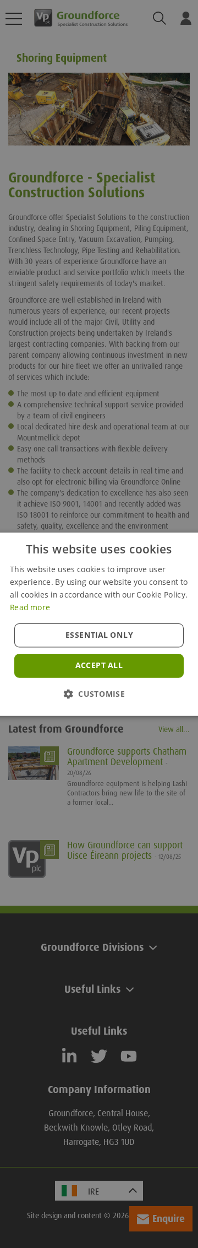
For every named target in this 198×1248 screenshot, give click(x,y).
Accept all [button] (99, 665)
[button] (99, 693)
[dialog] (99, 624)
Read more (30, 606)
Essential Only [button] (99, 634)
